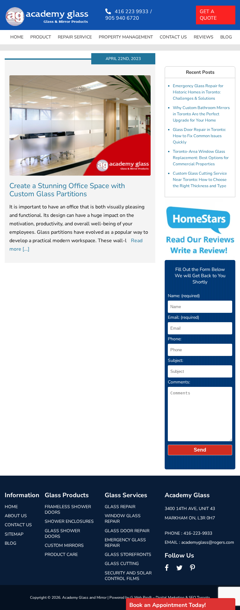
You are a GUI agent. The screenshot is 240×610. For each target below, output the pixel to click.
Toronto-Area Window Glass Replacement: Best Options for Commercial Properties (201, 158)
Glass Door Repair (127, 531)
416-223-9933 (197, 533)
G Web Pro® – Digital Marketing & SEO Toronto (170, 597)
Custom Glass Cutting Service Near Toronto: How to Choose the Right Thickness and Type (200, 180)
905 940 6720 (122, 18)
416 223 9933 (131, 11)
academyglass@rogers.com (207, 542)
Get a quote (208, 15)
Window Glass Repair (123, 518)
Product (40, 37)
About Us (16, 516)
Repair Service (75, 37)
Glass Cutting (122, 564)
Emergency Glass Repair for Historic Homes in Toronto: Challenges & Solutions (198, 92)
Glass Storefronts (128, 555)
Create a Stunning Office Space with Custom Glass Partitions (67, 190)
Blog (226, 37)
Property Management (126, 37)
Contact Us (173, 37)
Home (16, 37)
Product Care (61, 555)
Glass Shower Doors (62, 533)
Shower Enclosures (69, 521)
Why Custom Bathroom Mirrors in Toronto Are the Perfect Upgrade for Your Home (201, 114)
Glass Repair (120, 507)
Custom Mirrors (64, 545)
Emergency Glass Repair (125, 542)
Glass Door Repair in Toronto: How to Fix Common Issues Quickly (199, 136)
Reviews (203, 37)
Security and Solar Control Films (128, 576)
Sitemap (14, 534)
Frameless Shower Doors (68, 509)
